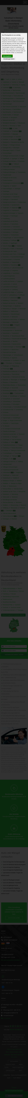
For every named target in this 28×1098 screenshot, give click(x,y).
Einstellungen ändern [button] (9, 59)
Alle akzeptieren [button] (7, 56)
